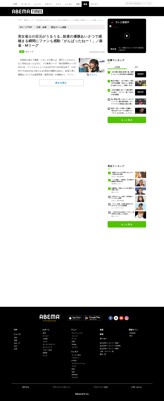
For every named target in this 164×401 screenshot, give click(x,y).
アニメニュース (77, 333)
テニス (45, 356)
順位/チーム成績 (58, 27)
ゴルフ (45, 341)
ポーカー (94, 4)
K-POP (74, 361)
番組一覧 (103, 354)
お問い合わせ (136, 387)
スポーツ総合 (47, 350)
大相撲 (45, 339)
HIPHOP (75, 375)
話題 (15, 349)
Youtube (121, 318)
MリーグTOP (26, 27)
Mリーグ (30, 52)
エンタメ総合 (76, 355)
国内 (15, 337)
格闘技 (45, 353)
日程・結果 (41, 27)
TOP (15, 4)
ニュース (37, 4)
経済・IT (17, 343)
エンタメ (68, 4)
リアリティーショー (78, 363)
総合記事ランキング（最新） (110, 343)
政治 (15, 346)
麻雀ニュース (29, 20)
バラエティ (75, 358)
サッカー (46, 336)
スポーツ (48, 4)
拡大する (93, 75)
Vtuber (74, 344)
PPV (130, 336)
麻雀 (85, 4)
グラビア (75, 377)
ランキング (25, 4)
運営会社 (25, 387)
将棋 (78, 4)
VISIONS (132, 333)
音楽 (73, 372)
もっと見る (127, 120)
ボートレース (47, 347)
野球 (44, 333)
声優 (73, 341)
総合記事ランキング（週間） (110, 348)
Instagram (127, 318)
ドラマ (74, 366)
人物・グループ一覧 (107, 351)
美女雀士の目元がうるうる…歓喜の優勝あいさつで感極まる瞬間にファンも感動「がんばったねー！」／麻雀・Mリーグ (81, 20)
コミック (75, 336)
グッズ (74, 339)
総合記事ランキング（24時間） (111, 346)
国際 (15, 340)
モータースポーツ (49, 344)
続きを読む (61, 82)
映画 (73, 369)
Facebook (110, 318)
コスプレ (75, 347)
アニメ (58, 4)
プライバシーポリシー (61, 387)
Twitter (116, 318)
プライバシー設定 (101, 387)
